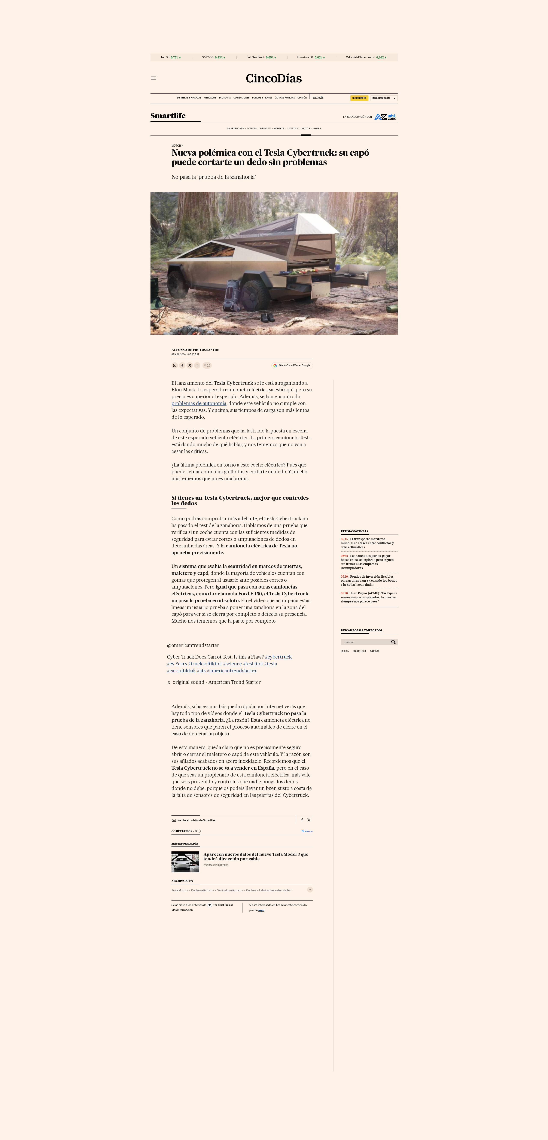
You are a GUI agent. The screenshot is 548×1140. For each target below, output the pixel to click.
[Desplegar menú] (153, 78)
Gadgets (279, 128)
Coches (251, 890)
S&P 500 (207, 57)
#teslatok (253, 664)
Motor (306, 128)
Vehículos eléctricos (230, 890)
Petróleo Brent (255, 57)
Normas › (307, 831)
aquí (261, 910)
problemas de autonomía (198, 403)
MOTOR (176, 145)
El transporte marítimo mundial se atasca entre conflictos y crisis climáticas (367, 543)
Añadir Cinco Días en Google (294, 365)
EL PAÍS (316, 96)
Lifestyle (293, 128)
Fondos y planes (262, 97)
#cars (181, 664)
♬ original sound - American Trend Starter (214, 682)
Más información (182, 910)
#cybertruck (278, 657)
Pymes (317, 128)
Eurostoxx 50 (305, 57)
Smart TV (265, 128)
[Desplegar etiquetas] (310, 890)
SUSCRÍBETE (359, 98)
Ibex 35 (165, 57)
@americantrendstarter (193, 645)
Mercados (210, 97)
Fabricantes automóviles (274, 890)
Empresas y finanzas (189, 97)
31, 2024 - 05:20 (185, 354)
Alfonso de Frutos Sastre (195, 350)
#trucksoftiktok (205, 664)
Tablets (251, 128)
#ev (170, 664)
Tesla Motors (179, 890)
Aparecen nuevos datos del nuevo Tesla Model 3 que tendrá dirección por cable (256, 857)
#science (232, 664)
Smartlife (168, 116)
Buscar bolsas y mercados (361, 630)
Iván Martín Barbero (216, 865)
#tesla (270, 664)
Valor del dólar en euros (360, 57)
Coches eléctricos (202, 890)
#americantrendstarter (232, 671)
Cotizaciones (241, 97)
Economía (225, 97)
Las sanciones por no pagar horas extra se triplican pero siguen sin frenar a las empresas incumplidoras (367, 562)
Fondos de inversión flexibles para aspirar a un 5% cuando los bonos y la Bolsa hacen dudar (369, 581)
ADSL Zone (385, 117)
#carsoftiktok (181, 671)
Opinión (302, 97)
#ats (201, 671)
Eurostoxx (359, 651)
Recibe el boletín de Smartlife (196, 820)
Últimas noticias (285, 97)
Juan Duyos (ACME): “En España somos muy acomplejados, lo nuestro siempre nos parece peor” (369, 597)
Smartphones (235, 128)
